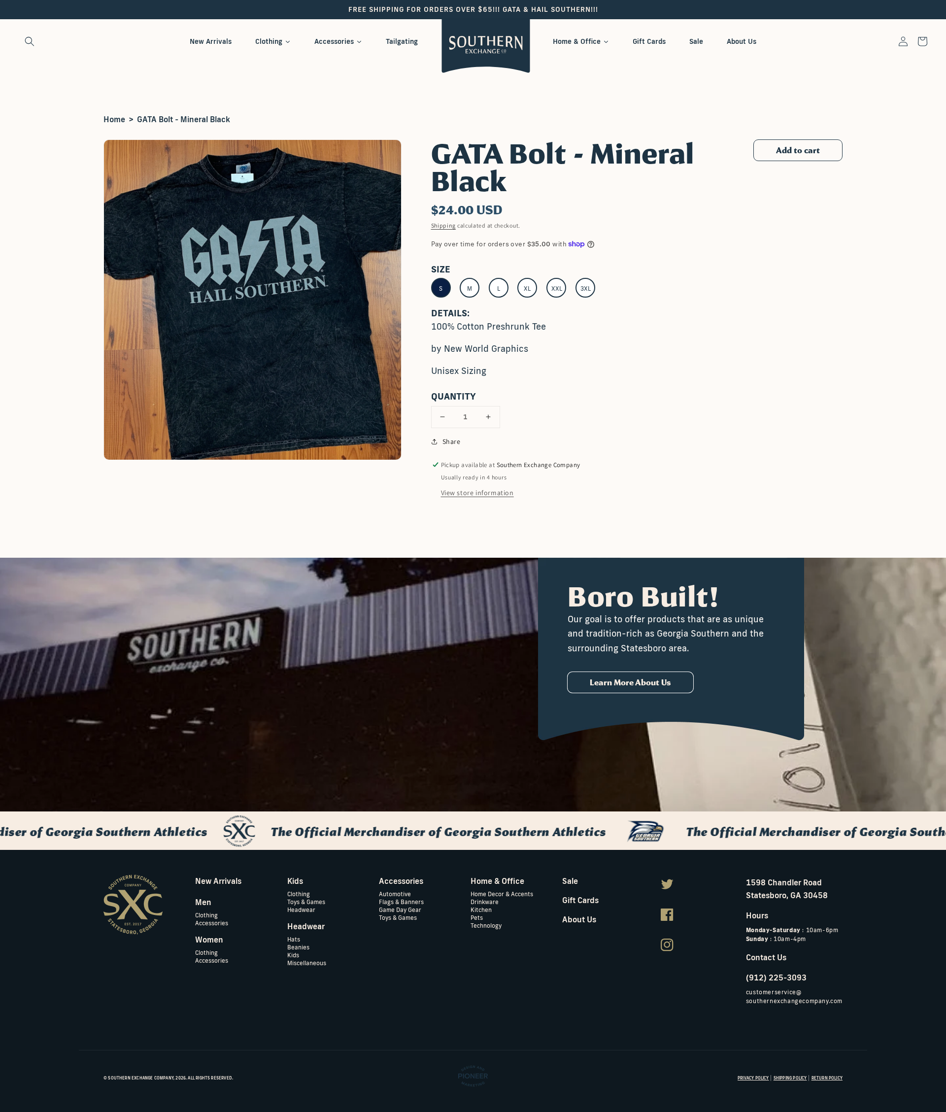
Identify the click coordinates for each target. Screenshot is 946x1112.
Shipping (443, 225)
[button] (29, 41)
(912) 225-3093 (776, 977)
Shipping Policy (790, 1078)
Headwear (301, 909)
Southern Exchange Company (140, 1078)
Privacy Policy (753, 1078)
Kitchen (481, 909)
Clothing (206, 915)
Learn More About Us (630, 682)
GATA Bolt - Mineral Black (183, 119)
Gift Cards (580, 900)
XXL (556, 288)
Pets (477, 917)
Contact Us (766, 957)
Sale (570, 881)
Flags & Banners (401, 901)
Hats (293, 939)
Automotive (395, 894)
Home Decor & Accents (502, 894)
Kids (293, 954)
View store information (477, 492)
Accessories (211, 922)
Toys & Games (306, 901)
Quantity (453, 396)
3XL (585, 288)
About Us (579, 919)
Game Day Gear (400, 909)
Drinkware (485, 901)
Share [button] (451, 441)
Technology (486, 925)
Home (114, 119)
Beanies (298, 947)
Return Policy (827, 1078)
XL (527, 288)
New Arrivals (218, 881)
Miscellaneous (306, 962)
